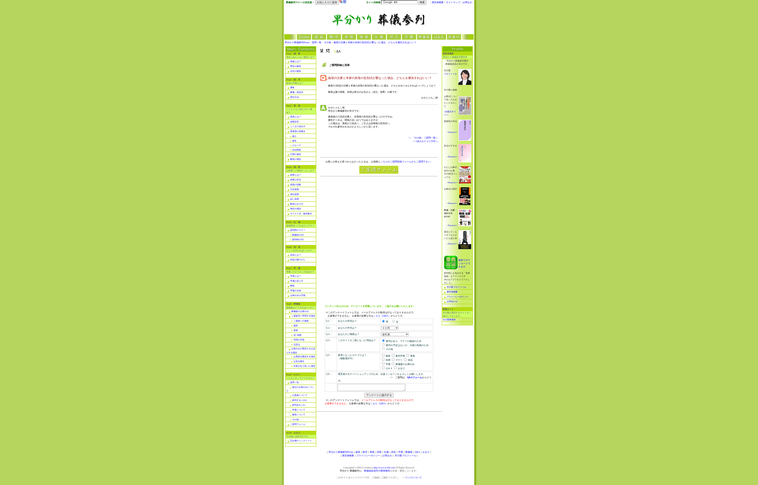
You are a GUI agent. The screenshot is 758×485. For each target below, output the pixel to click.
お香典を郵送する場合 (304, 356)
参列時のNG (298, 239)
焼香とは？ (295, 175)
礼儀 (386, 452)
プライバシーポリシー (457, 297)
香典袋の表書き (297, 131)
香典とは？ (295, 116)
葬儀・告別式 (296, 92)
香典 (296, 330)
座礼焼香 (294, 194)
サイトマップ (453, 2)
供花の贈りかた (297, 259)
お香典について (299, 395)
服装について (298, 414)
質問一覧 (317, 42)
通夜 (292, 87)
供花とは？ (295, 255)
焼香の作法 (295, 179)
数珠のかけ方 (296, 204)
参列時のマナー (297, 230)
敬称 (292, 285)
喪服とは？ (295, 61)
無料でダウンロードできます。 (464, 263)
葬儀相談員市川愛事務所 (377, 470)
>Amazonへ (452, 132)
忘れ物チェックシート (301, 440)
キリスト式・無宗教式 (301, 213)
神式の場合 (295, 208)
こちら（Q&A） (381, 315)
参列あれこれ (298, 405)
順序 (365, 452)
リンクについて (413, 477)
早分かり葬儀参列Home (297, 42)
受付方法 (294, 97)
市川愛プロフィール (456, 287)
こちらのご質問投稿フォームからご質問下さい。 (407, 161)
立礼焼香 (294, 189)
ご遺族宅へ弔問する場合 (303, 316)
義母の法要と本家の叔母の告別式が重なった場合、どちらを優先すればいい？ (375, 42)
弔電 (400, 452)
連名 (294, 141)
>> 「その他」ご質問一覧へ (423, 137)
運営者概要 (438, 2)
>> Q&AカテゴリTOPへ (425, 141)
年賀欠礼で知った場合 (304, 366)
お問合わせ (452, 301)
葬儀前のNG (298, 235)
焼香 (379, 452)
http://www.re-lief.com (384, 467)
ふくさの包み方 (297, 126)
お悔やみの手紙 (297, 295)
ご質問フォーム (297, 424)
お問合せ (467, 2)
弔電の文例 (295, 290)
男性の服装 (295, 66)
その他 (327, 42)
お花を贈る (299, 361)
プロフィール (450, 74)
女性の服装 (295, 71)
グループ (296, 145)
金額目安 (294, 121)
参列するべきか (299, 400)
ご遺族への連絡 (301, 321)
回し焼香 (294, 199)
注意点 (297, 344)
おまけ (426, 452)
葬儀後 (408, 452)
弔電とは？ (295, 276)
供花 (393, 452)
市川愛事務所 (449, 319)
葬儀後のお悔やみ (300, 311)
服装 (296, 325)
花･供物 (297, 335)
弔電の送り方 (296, 281)
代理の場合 (295, 154)
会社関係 (296, 150)
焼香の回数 (295, 184)
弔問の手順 (299, 340)
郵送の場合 (295, 159)
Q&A (417, 452)
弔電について (298, 410)
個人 (294, 136)
